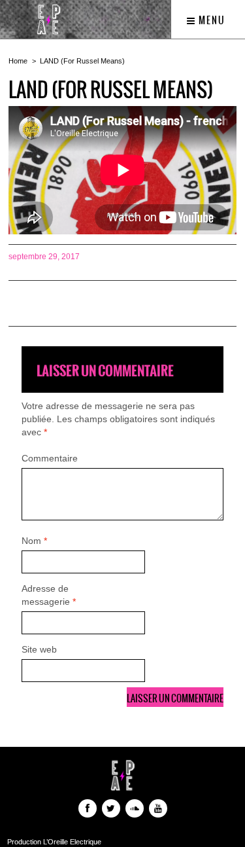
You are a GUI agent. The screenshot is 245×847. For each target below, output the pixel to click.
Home (17, 61)
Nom (34, 540)
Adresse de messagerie (49, 595)
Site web (39, 649)
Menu (210, 20)
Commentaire (50, 458)
